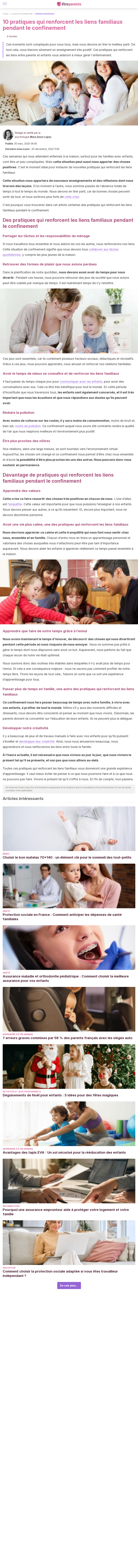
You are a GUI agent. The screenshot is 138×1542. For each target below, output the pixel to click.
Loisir (6, 13)
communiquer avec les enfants (81, 381)
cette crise (71, 197)
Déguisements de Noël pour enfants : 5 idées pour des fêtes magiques (60, 1095)
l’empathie (15, 504)
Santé (6, 911)
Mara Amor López (40, 136)
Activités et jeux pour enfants (22, 1091)
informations (11, 1206)
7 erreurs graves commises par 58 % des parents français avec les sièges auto (67, 1038)
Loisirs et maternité (22, 13)
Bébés (6, 854)
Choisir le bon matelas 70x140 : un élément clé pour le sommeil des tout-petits (67, 857)
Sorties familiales (45, 13)
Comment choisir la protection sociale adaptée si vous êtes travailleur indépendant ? (60, 1273)
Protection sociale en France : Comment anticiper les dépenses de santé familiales (62, 917)
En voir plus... (69, 1285)
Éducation (9, 1267)
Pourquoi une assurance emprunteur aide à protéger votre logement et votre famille (66, 1212)
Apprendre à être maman (18, 1034)
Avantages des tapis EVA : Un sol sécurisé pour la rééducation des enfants (64, 1152)
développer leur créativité (36, 741)
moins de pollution (28, 426)
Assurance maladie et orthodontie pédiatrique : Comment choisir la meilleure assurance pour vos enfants (66, 978)
